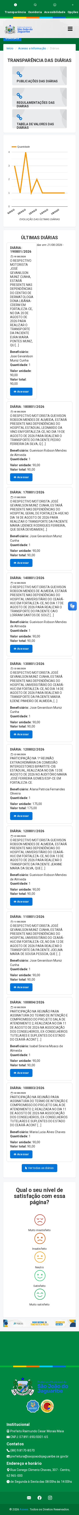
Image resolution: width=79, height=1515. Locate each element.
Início (10, 48)
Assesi (24, 1509)
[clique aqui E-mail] (29, 1498)
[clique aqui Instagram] (50, 1498)
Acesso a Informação (32, 48)
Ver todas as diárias (40, 1168)
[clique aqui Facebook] (39, 1498)
